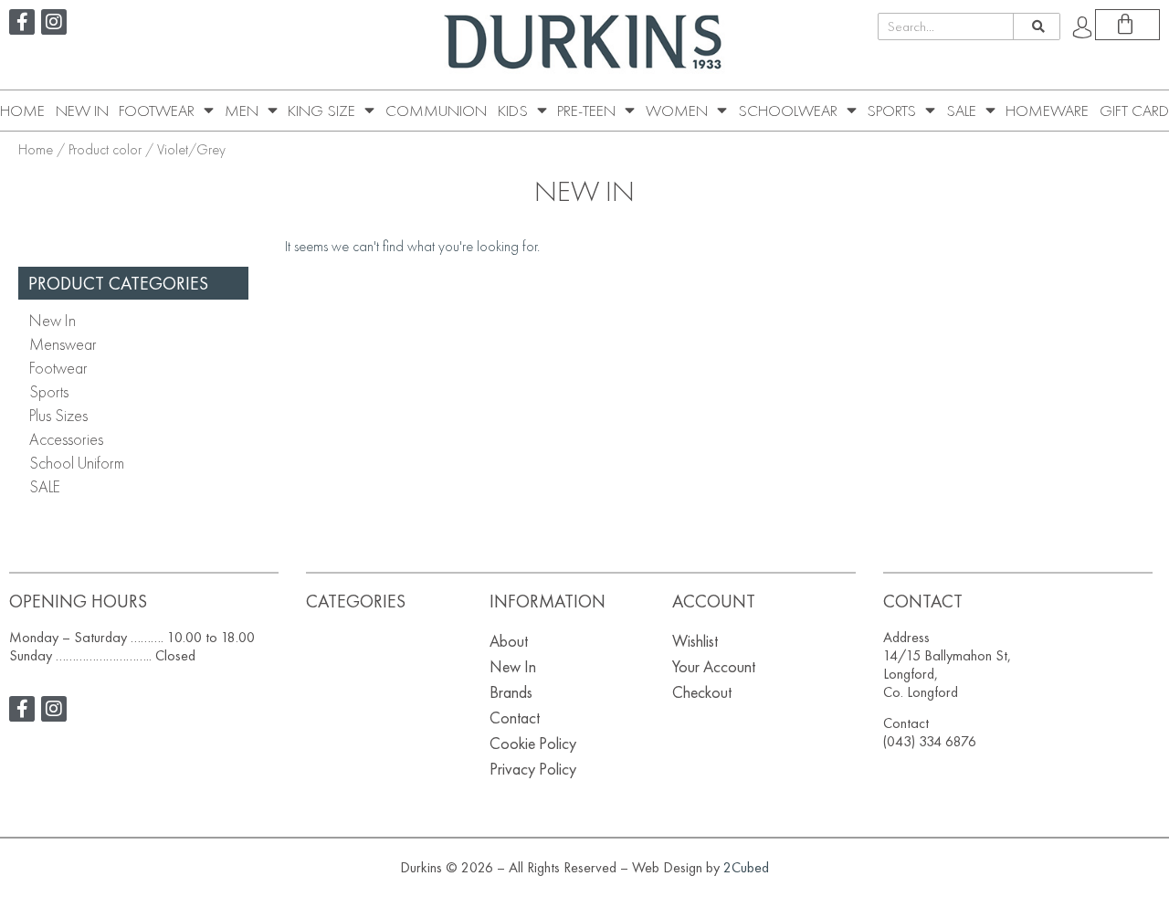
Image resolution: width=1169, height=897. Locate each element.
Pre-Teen (586, 110)
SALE (961, 110)
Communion (436, 110)
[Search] (1036, 26)
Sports (891, 110)
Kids (513, 110)
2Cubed (746, 867)
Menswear (63, 343)
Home (22, 110)
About (509, 640)
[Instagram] (54, 22)
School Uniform (76, 462)
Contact (515, 717)
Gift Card (1134, 110)
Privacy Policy (533, 768)
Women (677, 110)
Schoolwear (787, 110)
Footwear (157, 110)
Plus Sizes (58, 415)
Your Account (713, 666)
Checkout (702, 691)
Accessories (66, 438)
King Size (321, 110)
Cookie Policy (533, 743)
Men (241, 110)
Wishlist (695, 640)
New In (82, 110)
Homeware (1047, 110)
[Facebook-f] (22, 22)
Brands (511, 691)
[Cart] (1127, 24)
